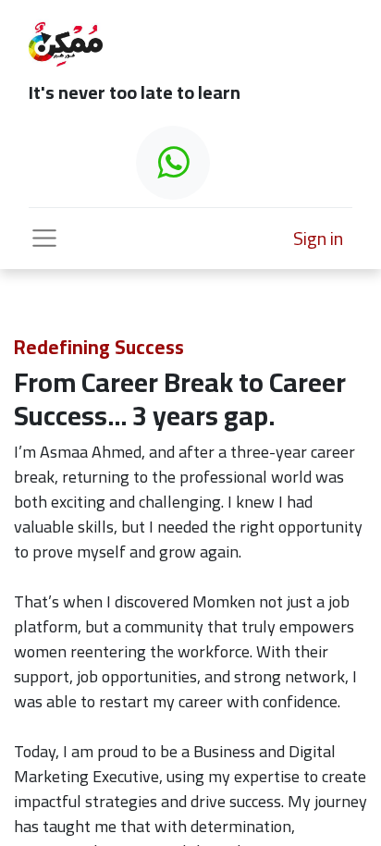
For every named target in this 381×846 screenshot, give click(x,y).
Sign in (318, 238)
